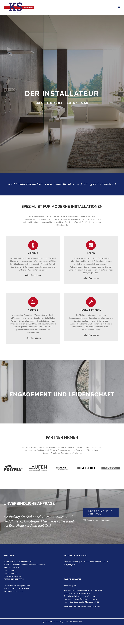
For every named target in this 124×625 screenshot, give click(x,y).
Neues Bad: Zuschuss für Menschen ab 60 (81, 602)
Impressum (45, 622)
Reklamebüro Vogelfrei (58, 622)
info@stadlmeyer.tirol (12, 576)
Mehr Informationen (33, 275)
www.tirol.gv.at (70, 586)
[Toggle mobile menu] (119, 6)
